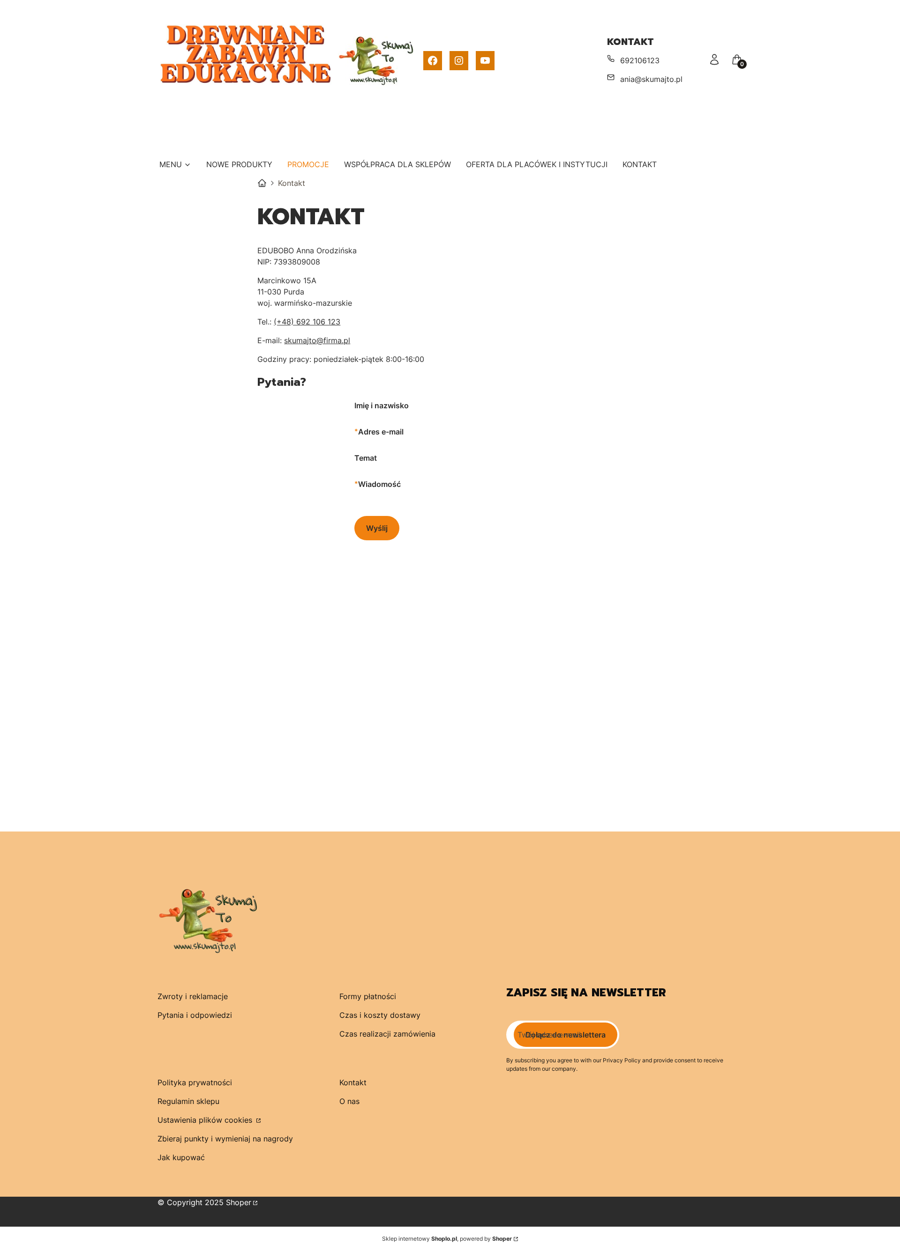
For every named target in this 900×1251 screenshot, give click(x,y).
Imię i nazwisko (381, 405)
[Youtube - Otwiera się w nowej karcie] (485, 60)
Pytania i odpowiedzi (195, 1015)
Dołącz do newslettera (565, 1034)
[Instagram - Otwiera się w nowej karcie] (459, 60)
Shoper (238, 1202)
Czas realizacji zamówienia (387, 1033)
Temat (365, 458)
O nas (349, 1101)
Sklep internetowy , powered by (447, 1238)
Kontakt (353, 1082)
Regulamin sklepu (188, 1101)
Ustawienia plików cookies (206, 1120)
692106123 (640, 60)
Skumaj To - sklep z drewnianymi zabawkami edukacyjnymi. (262, 183)
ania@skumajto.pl (651, 79)
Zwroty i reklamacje (193, 996)
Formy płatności (367, 996)
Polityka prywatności (195, 1082)
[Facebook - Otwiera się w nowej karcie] (432, 60)
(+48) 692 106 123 (307, 321)
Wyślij (377, 528)
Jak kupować (181, 1157)
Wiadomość (379, 484)
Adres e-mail (381, 431)
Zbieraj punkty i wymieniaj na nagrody (225, 1138)
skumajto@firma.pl (317, 340)
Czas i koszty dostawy (379, 1015)
